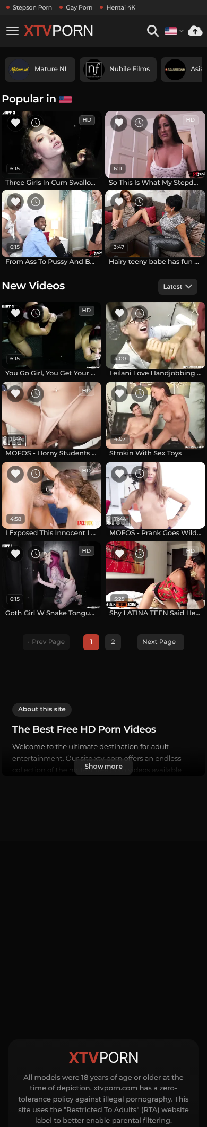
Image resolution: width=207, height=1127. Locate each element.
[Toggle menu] (12, 31)
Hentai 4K (120, 7)
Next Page (159, 642)
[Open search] (152, 31)
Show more (103, 766)
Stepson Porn (32, 7)
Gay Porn (79, 7)
